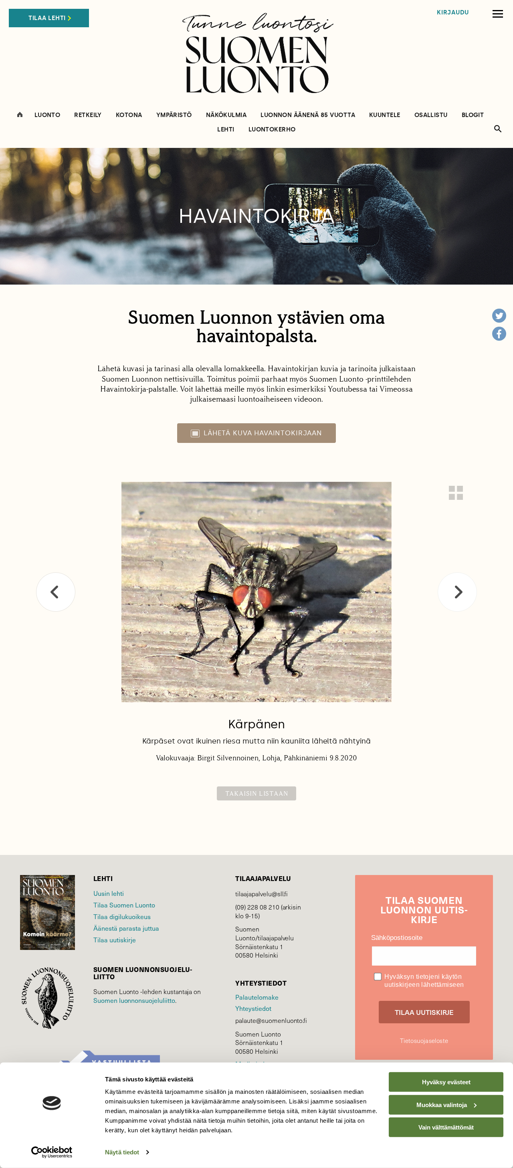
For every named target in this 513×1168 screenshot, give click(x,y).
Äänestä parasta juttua (126, 928)
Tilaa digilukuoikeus (122, 916)
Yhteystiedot (253, 1008)
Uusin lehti (108, 893)
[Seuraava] (457, 592)
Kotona (129, 115)
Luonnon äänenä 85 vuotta (308, 115)
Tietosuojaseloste (424, 1041)
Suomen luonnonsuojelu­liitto (134, 1000)
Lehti (225, 130)
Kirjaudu (453, 12)
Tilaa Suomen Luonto (124, 904)
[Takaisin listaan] (456, 493)
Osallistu (431, 115)
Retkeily (88, 115)
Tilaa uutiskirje (114, 939)
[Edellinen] (55, 592)
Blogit (473, 115)
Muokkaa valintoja (441, 1104)
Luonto (47, 115)
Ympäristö (174, 115)
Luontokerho (272, 130)
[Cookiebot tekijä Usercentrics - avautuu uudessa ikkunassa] (52, 1152)
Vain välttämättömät (446, 1127)
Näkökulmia (226, 115)
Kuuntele (384, 115)
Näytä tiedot (122, 1152)
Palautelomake (256, 997)
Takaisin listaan (256, 793)
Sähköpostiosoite (396, 938)
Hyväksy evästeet (446, 1082)
